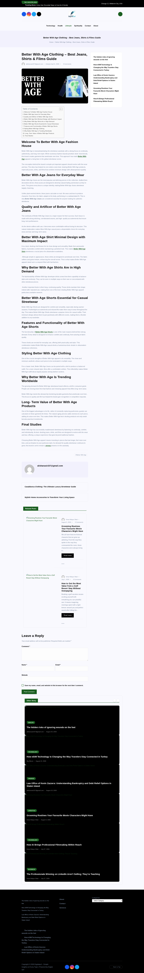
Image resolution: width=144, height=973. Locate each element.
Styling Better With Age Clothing (34, 128)
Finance (31, 778)
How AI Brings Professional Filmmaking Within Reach (54, 845)
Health (60, 26)
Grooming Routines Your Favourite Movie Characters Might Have (106, 90)
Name (24, 665)
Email (58, 665)
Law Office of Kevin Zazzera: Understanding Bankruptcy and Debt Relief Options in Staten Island (35, 917)
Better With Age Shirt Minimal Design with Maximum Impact (43, 119)
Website (25, 675)
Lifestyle (68, 26)
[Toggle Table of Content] (60, 109)
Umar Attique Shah (72, 519)
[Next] (117, 700)
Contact (88, 26)
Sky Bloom (30, 761)
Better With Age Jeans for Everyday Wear (37, 114)
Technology (50, 26)
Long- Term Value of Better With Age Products (39, 133)
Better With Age (81, 455)
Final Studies (29, 135)
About (95, 26)
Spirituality (78, 26)
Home (51, 42)
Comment (26, 646)
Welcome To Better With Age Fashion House (38, 112)
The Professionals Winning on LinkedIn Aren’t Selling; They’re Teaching (63, 874)
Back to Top (116, 967)
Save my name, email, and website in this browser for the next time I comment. (54, 685)
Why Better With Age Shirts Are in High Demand (39, 121)
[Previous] (114, 700)
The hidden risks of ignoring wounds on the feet (51, 727)
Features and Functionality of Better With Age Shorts (41, 126)
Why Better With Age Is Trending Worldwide (38, 131)
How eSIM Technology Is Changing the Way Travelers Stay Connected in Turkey (106, 67)
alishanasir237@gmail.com (34, 64)
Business (31, 869)
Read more (68, 555)
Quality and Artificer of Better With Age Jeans (38, 117)
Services (62, 908)
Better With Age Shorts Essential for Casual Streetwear (41, 124)
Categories (96, 898)
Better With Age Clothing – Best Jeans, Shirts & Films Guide (75, 42)
